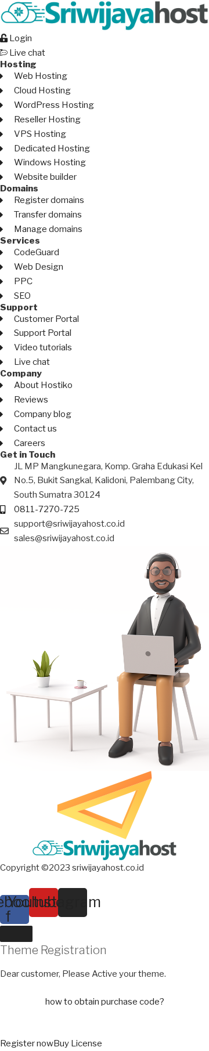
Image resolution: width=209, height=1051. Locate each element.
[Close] (16, 934)
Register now (26, 1043)
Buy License (77, 1043)
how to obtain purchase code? (104, 1001)
